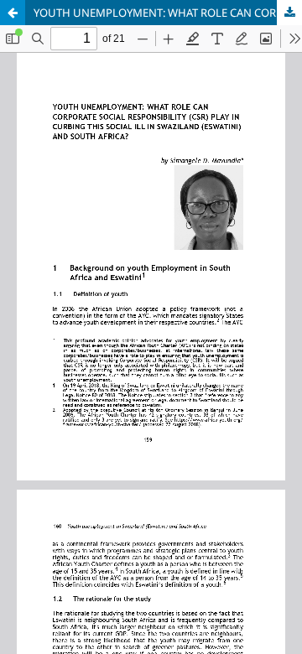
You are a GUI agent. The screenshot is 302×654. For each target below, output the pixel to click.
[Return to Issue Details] (12, 12)
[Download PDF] (289, 12)
